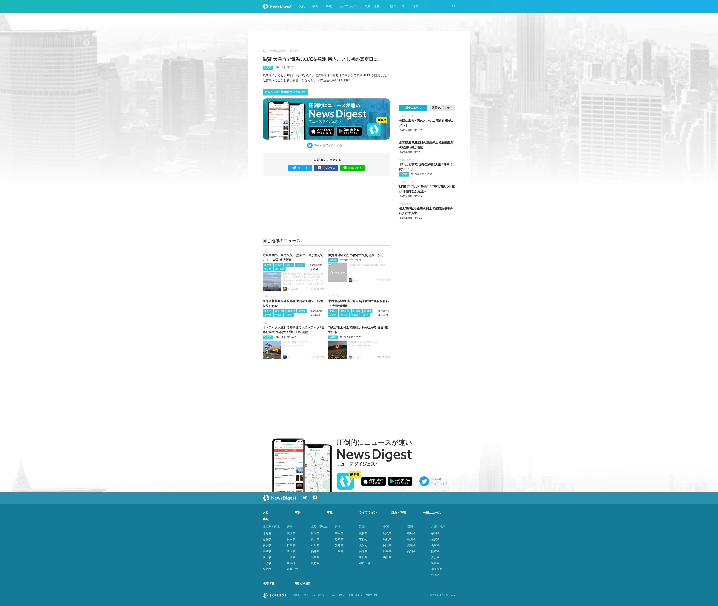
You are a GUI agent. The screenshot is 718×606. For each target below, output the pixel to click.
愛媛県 (411, 545)
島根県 (387, 539)
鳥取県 (387, 533)
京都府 (278, 265)
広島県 (387, 551)
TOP (265, 50)
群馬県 (291, 545)
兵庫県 (300, 265)
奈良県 (267, 269)
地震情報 (269, 583)
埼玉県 (404, 174)
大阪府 (289, 265)
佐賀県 (435, 539)
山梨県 (315, 557)
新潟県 (315, 533)
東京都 (267, 311)
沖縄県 (435, 574)
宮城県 (267, 551)
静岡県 (291, 311)
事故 (329, 6)
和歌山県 (279, 269)
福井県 (315, 551)
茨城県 (291, 533)
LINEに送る (355, 167)
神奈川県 (279, 311)
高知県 (411, 551)
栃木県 (291, 539)
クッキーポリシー (338, 595)
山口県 (387, 557)
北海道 (267, 533)
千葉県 (291, 557)
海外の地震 (302, 583)
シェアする (329, 167)
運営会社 (297, 595)
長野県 (315, 563)
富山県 (315, 539)
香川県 (411, 539)
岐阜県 (356, 311)
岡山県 (387, 545)
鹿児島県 (436, 569)
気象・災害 (372, 6)
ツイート (303, 167)
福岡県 (435, 533)
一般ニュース (396, 6)
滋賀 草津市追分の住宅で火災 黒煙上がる (355, 255)
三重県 (339, 551)
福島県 (267, 569)
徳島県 (411, 533)
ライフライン (348, 6)
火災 (302, 6)
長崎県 (435, 545)
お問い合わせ (355, 595)
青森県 (267, 539)
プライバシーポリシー (315, 595)
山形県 (267, 563)
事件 (315, 6)
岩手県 (267, 545)
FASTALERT (371, 595)
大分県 (435, 557)
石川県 (315, 545)
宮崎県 (435, 563)
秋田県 (267, 557)
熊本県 (435, 551)
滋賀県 (293, 50)
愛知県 (302, 311)
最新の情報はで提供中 (285, 92)
